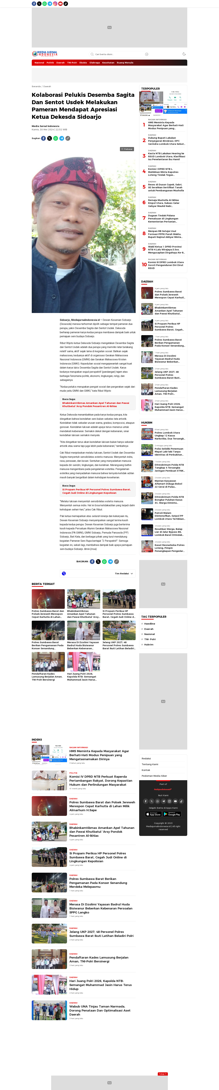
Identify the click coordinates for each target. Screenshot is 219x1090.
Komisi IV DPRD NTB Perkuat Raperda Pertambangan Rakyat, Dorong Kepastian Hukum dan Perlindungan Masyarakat (100, 780)
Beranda (36, 86)
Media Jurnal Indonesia (45, 126)
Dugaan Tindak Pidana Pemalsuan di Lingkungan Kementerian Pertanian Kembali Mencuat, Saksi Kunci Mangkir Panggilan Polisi (165, 221)
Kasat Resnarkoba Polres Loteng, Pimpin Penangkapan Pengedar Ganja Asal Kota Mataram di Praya (170, 551)
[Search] (147, 54)
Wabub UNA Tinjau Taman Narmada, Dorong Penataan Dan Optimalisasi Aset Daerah (100, 1010)
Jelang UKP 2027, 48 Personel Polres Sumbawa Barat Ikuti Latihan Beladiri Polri (118, 647)
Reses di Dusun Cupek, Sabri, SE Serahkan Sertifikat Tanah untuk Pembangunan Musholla (166, 187)
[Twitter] (49, 138)
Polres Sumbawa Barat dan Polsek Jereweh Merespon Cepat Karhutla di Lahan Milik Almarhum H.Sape (48, 615)
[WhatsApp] (55, 138)
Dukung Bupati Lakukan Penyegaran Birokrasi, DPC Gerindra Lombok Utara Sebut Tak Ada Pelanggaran (166, 142)
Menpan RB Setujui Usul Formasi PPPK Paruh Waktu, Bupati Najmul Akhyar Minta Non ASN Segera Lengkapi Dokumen (164, 237)
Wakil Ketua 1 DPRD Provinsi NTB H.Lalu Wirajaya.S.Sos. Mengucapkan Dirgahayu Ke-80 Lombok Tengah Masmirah (166, 251)
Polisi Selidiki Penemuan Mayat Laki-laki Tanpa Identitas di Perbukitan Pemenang (169, 453)
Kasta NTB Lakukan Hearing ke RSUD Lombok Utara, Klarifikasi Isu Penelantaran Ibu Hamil (166, 156)
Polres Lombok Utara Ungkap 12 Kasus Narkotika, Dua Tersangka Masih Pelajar (170, 437)
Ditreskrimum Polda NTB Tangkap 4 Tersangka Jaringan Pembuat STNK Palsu (169, 469)
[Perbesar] (84, 311)
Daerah (47, 86)
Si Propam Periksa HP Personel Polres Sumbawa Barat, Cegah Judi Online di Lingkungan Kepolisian (96, 491)
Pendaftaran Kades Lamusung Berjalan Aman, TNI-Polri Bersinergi (47, 677)
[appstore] (153, 814)
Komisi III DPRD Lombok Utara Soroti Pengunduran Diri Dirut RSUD (166, 265)
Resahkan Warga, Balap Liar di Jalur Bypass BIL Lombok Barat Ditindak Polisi (168, 533)
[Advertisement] (44, 363)
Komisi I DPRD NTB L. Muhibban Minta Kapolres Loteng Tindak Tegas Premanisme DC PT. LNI (163, 173)
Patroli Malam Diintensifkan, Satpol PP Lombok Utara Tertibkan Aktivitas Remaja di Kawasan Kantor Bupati (169, 519)
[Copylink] (67, 138)
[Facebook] (43, 138)
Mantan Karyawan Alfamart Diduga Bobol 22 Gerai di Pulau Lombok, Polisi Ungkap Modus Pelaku (168, 487)
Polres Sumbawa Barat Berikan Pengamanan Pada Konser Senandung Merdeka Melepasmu (47, 647)
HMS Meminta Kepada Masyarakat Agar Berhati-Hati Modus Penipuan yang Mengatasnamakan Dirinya (99, 755)
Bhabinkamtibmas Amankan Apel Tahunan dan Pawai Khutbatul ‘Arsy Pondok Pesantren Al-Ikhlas (95, 405)
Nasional (149, 634)
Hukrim (148, 644)
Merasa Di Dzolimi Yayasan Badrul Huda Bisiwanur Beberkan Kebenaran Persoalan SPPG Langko (83, 647)
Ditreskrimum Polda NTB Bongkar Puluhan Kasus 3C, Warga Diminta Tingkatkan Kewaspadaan (169, 503)
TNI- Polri (150, 639)
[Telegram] (61, 138)
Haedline (149, 623)
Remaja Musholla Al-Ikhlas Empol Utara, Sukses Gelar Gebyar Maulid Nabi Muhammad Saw (163, 204)
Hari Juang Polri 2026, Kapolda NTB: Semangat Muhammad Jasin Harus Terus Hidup (81, 678)
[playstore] (172, 814)
